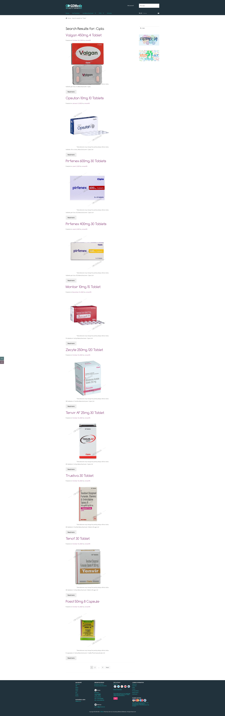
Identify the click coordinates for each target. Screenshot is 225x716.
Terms (133, 689)
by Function (76, 13)
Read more (71, 92)
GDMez (102, 711)
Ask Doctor (134, 694)
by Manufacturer (88, 13)
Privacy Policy (135, 690)
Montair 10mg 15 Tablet (83, 287)
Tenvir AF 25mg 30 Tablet (85, 412)
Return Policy (135, 692)
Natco (76, 687)
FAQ (100, 13)
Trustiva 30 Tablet (80, 475)
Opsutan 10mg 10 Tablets (85, 98)
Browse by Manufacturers (100, 685)
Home (67, 13)
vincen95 (88, 40)
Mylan (76, 689)
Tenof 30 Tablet (78, 538)
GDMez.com (78, 701)
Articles (109, 13)
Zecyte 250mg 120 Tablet (84, 350)
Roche (76, 695)
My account (131, 5)
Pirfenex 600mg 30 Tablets (86, 161)
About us (134, 684)
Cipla (76, 690)
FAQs (133, 687)
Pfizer (76, 694)
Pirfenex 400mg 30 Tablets (86, 224)
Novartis (77, 684)
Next (107, 667)
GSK (76, 685)
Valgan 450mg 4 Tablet (84, 35)
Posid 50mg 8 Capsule (82, 601)
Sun (76, 692)
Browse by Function (99, 684)
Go (115, 698)
